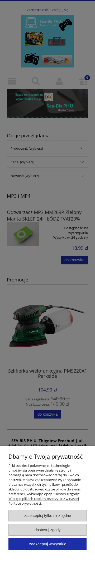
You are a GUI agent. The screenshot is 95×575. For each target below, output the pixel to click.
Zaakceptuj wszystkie (47, 544)
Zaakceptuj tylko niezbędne (47, 515)
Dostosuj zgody (48, 529)
